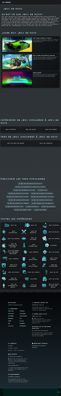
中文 (21, 318)
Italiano (23, 313)
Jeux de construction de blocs (30, 183)
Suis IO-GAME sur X (13, 365)
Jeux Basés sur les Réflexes (42, 203)
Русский (22, 320)
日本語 (9, 320)
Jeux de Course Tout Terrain (18, 203)
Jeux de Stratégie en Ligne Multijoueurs (30, 187)
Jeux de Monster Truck (14, 206)
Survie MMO (42, 190)
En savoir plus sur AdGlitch (40, 330)
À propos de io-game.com (15, 356)
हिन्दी (9, 323)
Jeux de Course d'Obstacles (42, 200)
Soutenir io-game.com (14, 376)
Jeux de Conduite (48, 206)
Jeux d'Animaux (32, 206)
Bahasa (10, 318)
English (11, 311)
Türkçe (22, 311)
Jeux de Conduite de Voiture (17, 196)
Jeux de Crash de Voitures (18, 193)
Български (10, 325)
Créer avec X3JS (36, 316)
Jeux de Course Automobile (19, 200)
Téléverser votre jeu (38, 305)
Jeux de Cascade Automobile (42, 193)
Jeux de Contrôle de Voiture (24, 190)
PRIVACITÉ (34, 347)
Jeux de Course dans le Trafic (42, 196)
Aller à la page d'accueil (15, 305)
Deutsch (11, 313)
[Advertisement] (30, 392)
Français (23, 325)
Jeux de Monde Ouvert (23, 210)
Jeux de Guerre (40, 210)
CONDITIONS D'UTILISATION (38, 345)
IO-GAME (6, 2)
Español (11, 316)
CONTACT (10, 345)
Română (22, 323)
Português (23, 316)
